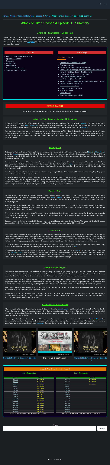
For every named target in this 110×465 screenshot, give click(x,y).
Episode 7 (15, 392)
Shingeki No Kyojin (25, 16)
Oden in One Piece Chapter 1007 (71, 83)
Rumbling (84, 127)
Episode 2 (15, 382)
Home (5, 16)
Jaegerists (31, 42)
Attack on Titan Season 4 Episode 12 (19, 56)
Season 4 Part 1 (43, 16)
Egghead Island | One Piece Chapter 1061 (74, 74)
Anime (12, 16)
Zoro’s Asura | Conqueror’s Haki (71, 95)
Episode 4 (15, 386)
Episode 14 (15, 407)
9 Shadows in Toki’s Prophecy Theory (73, 63)
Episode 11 (15, 401)
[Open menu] (105, 4)
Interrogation (10, 61)
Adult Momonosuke (67, 65)
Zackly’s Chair (11, 63)
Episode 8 (15, 394)
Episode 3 (15, 384)
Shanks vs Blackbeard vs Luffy (71, 88)
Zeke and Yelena (96, 319)
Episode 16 (15, 411)
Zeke (75, 246)
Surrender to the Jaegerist (15, 68)
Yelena (15, 154)
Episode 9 (84, 123)
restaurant (40, 323)
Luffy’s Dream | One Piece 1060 (71, 79)
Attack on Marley (31, 125)
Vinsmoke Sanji (65, 93)
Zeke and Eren (16, 252)
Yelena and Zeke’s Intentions (16, 70)
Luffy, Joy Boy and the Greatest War (72, 77)
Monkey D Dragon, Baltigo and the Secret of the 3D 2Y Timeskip (82, 81)
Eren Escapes (11, 66)
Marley (71, 164)
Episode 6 (15, 390)
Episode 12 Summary (13, 59)
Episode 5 (15, 388)
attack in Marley (56, 197)
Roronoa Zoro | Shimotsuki (69, 86)
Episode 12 (15, 403)
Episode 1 (15, 380)
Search (55, 425)
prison (77, 250)
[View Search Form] (100, 4)
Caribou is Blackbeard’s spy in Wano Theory (75, 67)
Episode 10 (15, 398)
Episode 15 (15, 409)
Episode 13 (15, 405)
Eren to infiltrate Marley (96, 152)
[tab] (61, 57)
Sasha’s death (63, 309)
